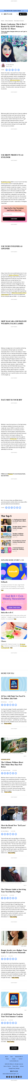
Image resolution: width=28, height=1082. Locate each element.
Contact (20, 1058)
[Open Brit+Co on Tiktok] (19, 1077)
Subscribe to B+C (7, 612)
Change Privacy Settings (14, 1068)
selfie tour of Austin (15, 80)
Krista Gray (4, 895)
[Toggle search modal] (17, 14)
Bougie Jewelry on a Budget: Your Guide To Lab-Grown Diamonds (14, 951)
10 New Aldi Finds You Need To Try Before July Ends (13, 697)
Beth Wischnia (11, 64)
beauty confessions (14, 275)
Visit (2, 590)
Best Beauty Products (19, 20)
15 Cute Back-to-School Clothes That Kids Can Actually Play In (19, 541)
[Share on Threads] (18, 70)
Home (2, 20)
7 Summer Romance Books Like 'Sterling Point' (18, 548)
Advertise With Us (19, 1056)
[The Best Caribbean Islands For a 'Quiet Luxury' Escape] (6, 536)
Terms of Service (7, 1066)
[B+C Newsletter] (14, 602)
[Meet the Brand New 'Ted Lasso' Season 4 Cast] (14, 813)
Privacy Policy (15, 1066)
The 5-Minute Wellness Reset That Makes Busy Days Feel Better (12, 764)
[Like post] (20, 507)
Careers (13, 1058)
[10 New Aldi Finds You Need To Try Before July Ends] (14, 684)
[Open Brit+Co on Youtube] (14, 1077)
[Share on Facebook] (7, 70)
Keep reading (7, 723)
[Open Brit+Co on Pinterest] (9, 1077)
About (6, 1056)
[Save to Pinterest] (9, 70)
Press (11, 1056)
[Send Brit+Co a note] (21, 1077)
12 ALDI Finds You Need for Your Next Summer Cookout (12, 1015)
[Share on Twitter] (12, 70)
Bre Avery (4, 702)
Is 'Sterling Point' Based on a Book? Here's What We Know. (19, 520)
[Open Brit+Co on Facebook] (7, 1077)
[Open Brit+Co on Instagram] (12, 1077)
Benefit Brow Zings (6, 182)
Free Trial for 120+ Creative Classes (12, 10)
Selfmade (4, 582)
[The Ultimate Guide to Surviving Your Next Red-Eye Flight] (14, 874)
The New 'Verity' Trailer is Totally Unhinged (19, 527)
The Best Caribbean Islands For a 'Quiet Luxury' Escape (18, 534)
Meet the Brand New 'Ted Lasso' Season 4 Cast (13, 826)
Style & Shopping (9, 20)
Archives (22, 1066)
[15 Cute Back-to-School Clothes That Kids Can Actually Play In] (6, 543)
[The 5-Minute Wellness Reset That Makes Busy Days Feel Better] (14, 745)
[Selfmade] (14, 571)
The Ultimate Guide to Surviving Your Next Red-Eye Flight (13, 890)
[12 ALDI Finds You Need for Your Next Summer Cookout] (14, 999)
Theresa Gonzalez (6, 770)
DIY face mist (13, 438)
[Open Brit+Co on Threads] (16, 1077)
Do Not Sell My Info (14, 1061)
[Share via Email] (15, 70)
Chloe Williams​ (5, 831)
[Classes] (14, 631)
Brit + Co (4, 956)
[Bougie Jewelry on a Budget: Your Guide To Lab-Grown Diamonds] (14, 938)
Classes (3, 641)
